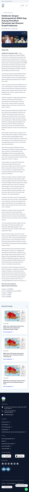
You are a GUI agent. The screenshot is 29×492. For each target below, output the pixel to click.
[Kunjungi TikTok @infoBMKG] (14, 464)
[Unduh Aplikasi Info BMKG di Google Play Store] (8, 456)
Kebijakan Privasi (20, 483)
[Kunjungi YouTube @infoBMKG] (3, 464)
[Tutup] (26, 485)
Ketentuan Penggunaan (11, 483)
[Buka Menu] (26, 5)
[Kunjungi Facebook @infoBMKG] (6, 464)
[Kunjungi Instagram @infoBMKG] (12, 464)
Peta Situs (4, 483)
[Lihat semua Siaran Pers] (26, 306)
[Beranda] (3, 5)
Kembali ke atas (7, 487)
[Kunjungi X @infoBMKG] (9, 464)
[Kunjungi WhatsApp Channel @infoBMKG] (17, 464)
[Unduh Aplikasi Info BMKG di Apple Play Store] (21, 456)
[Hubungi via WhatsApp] (26, 489)
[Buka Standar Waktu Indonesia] (26, 1)
